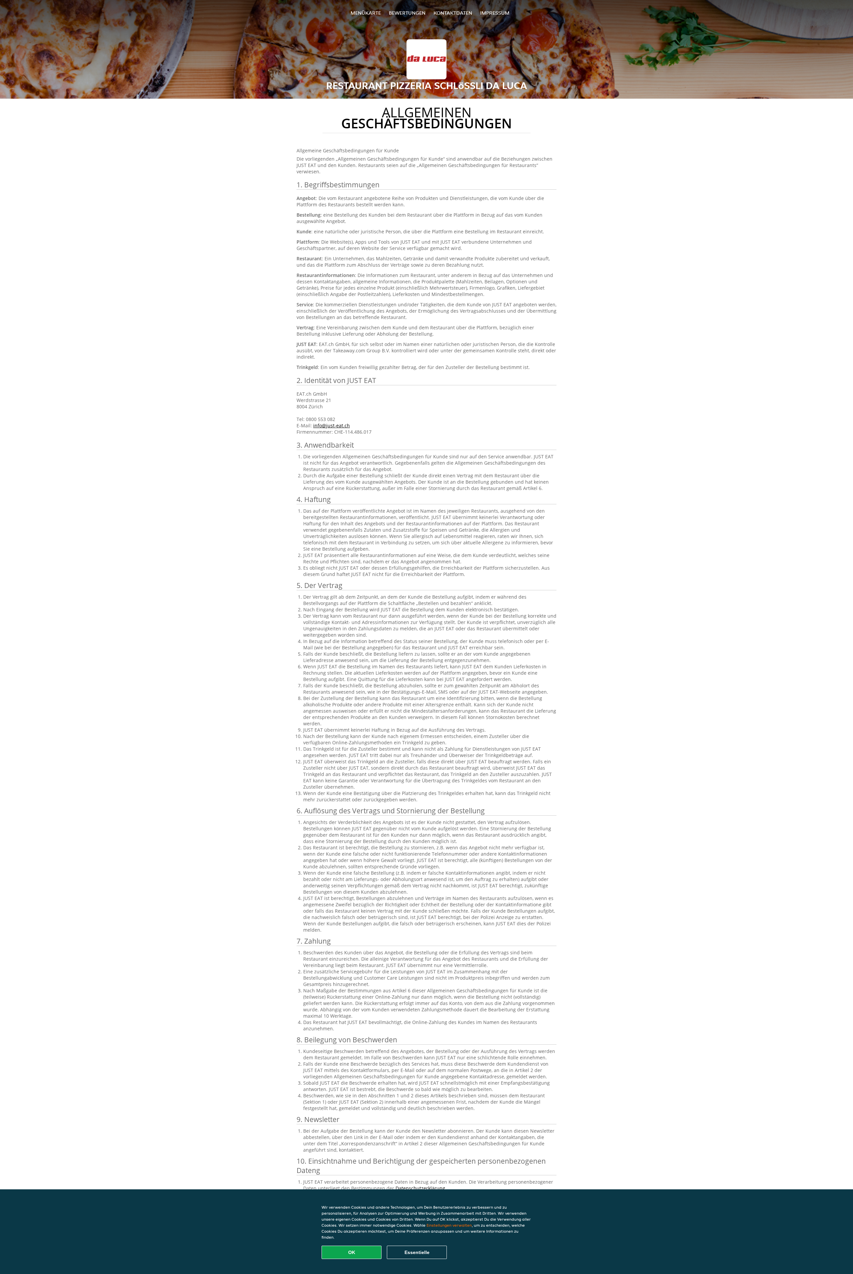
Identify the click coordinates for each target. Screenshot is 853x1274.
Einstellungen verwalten (449, 1225)
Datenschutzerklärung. (421, 1188)
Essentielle (417, 1252)
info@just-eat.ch (331, 425)
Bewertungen (407, 12)
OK (351, 1252)
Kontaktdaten (452, 12)
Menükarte (366, 12)
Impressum (494, 12)
